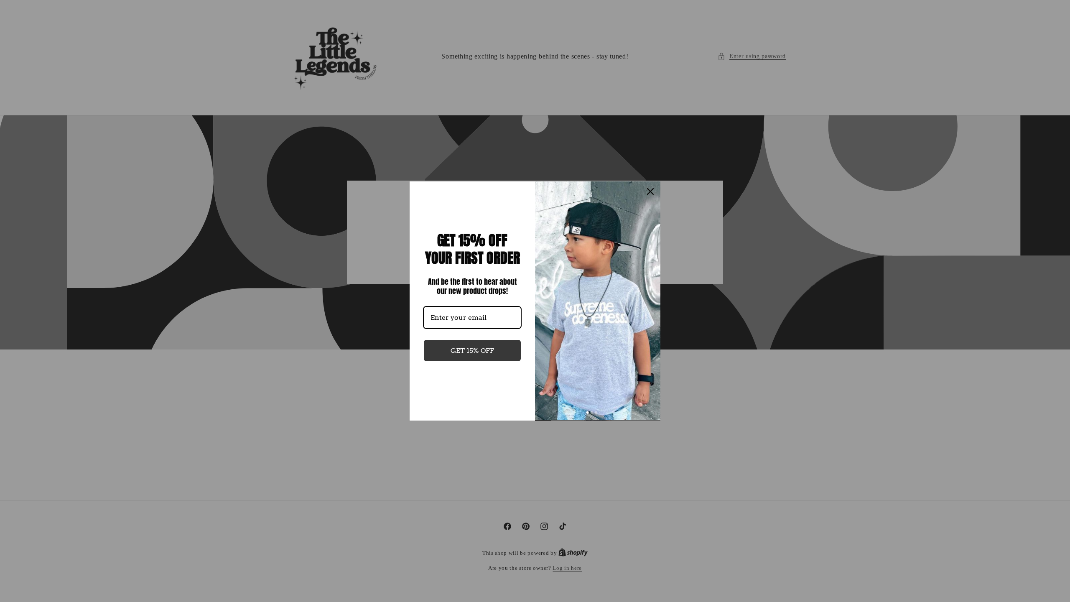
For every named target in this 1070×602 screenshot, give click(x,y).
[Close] (650, 191)
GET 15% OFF (472, 351)
